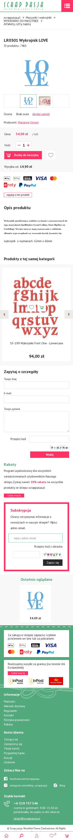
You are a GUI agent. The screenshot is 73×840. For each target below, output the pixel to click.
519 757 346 (26, 803)
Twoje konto (11, 748)
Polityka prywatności (17, 720)
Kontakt (9, 715)
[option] (36, 71)
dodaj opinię (41, 114)
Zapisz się (53, 562)
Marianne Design (28, 122)
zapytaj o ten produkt (17, 195)
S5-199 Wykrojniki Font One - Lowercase (36, 343)
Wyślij (50, 455)
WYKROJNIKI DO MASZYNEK (21, 21)
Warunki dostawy (14, 706)
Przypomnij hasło (14, 753)
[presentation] (4, 314)
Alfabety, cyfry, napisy (17, 24)
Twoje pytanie (12, 409)
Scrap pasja (32, 6)
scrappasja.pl (12, 17)
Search (21, 835)
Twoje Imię (10, 379)
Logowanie (36, 835)
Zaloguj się (11, 739)
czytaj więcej (14, 495)
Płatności (9, 701)
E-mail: (7, 393)
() (51, 834)
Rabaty (8, 724)
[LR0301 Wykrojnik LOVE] (36, 73)
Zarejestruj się (13, 744)
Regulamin (10, 711)
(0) (66, 835)
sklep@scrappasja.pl (27, 818)
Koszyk (8, 758)
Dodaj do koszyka (26, 155)
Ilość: (7, 145)
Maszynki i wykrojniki (39, 17)
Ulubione (9, 762)
